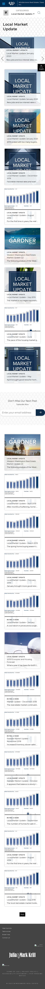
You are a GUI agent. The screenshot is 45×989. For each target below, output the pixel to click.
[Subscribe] (40, 412)
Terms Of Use (13, 971)
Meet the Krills (7, 928)
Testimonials (6, 931)
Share (41, 69)
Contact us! (6, 938)
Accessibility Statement (14, 973)
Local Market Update (16, 50)
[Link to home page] (11, 3)
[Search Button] (39, 13)
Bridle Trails (6, 934)
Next (22, 914)
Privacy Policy (29, 971)
